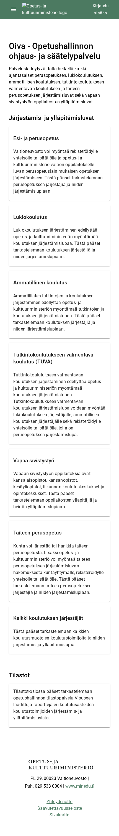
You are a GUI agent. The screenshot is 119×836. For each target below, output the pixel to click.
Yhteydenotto (59, 801)
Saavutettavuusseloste (59, 808)
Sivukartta (59, 814)
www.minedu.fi (79, 786)
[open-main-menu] (13, 9)
